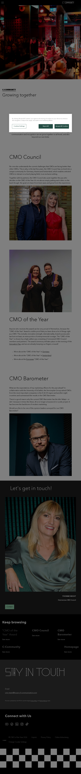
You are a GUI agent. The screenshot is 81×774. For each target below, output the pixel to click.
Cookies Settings (19, 126)
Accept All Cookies (62, 126)
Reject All (46, 126)
